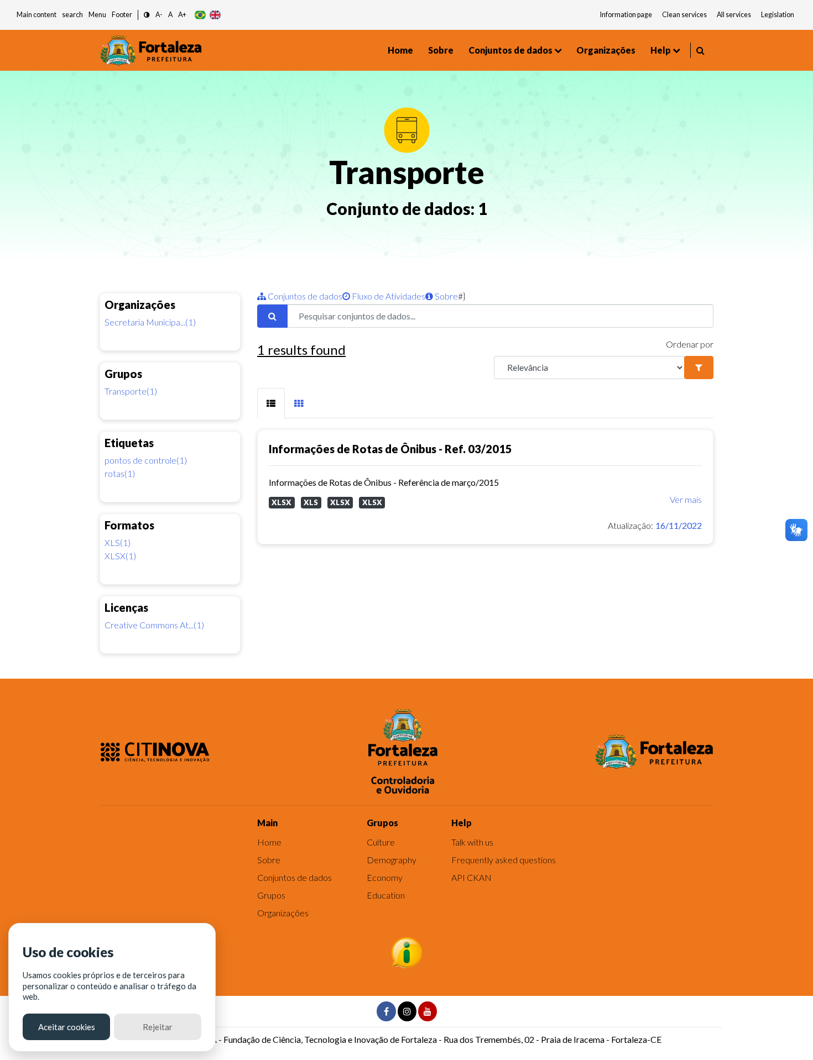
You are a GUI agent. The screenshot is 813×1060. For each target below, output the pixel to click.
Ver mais (686, 499)
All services (734, 15)
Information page (626, 15)
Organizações (605, 50)
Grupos (271, 895)
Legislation (777, 15)
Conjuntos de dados (510, 50)
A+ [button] (182, 15)
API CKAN (471, 877)
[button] (147, 15)
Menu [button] (97, 15)
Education (386, 895)
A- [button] (159, 15)
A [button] (170, 15)
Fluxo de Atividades (387, 296)
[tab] (271, 403)
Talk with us (472, 842)
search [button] (72, 15)
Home (400, 50)
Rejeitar (158, 1027)
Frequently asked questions (503, 859)
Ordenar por (689, 344)
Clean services (684, 15)
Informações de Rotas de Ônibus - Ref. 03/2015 (390, 448)
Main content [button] (36, 15)
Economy (385, 877)
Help (660, 50)
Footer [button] (122, 15)
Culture (381, 842)
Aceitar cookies (66, 1027)
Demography (391, 859)
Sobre (441, 50)
